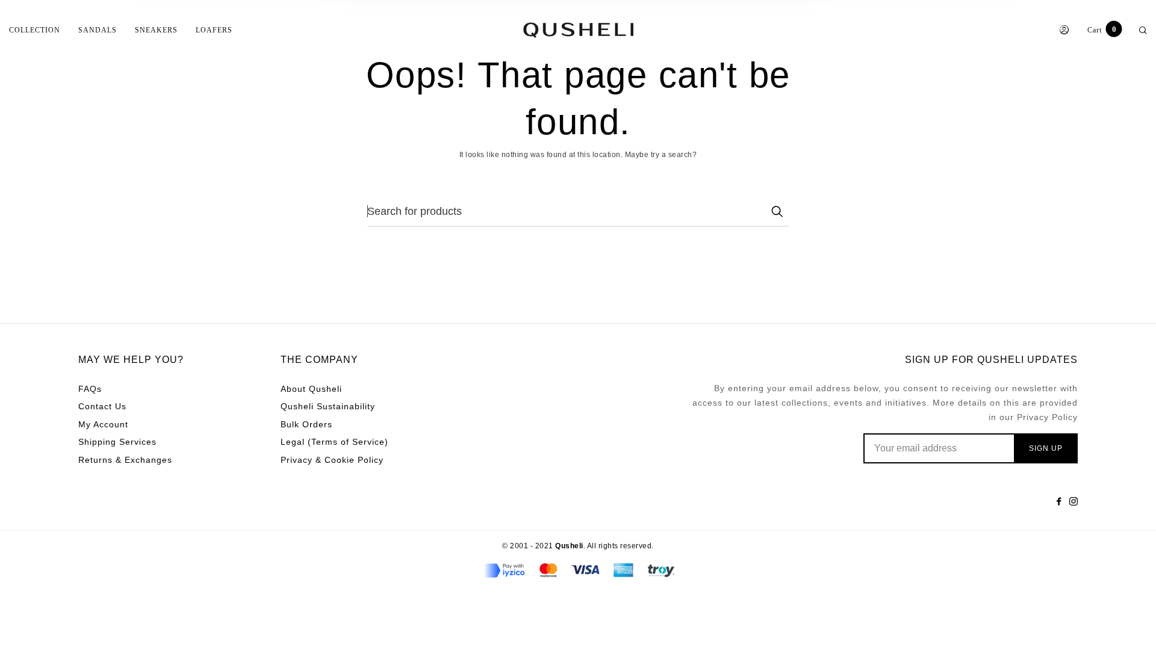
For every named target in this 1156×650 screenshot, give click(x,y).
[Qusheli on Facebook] (1059, 501)
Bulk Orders (306, 424)
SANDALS (97, 30)
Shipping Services (117, 442)
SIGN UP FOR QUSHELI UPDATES (991, 359)
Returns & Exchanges (125, 460)
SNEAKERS (156, 30)
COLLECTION (34, 30)
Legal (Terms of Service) (334, 442)
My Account (103, 424)
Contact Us (102, 406)
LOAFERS (214, 30)
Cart (1101, 29)
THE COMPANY (319, 359)
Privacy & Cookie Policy (332, 460)
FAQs (90, 389)
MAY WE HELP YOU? (131, 359)
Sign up (1046, 448)
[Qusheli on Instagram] (1073, 501)
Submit (777, 211)
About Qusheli (311, 389)
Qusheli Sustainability (328, 406)
